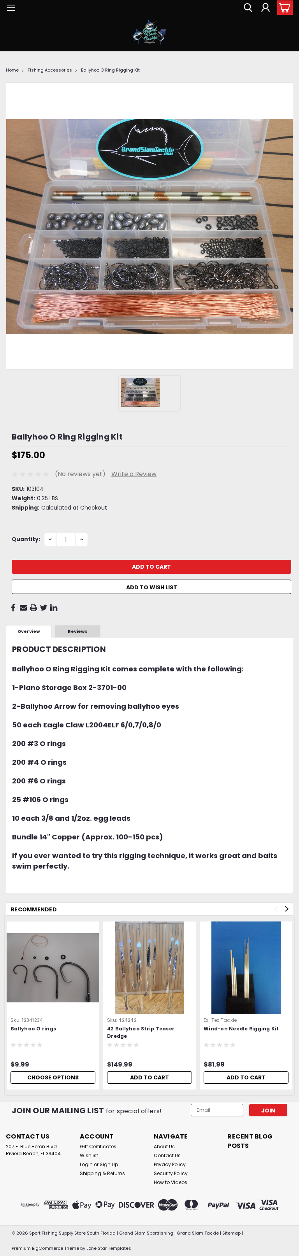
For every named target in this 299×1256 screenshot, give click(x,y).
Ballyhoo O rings (33, 1028)
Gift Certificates (98, 1146)
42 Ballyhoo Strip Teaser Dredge (140, 1032)
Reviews (78, 631)
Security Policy (171, 1173)
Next (287, 909)
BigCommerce (47, 1248)
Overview (29, 631)
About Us (164, 1146)
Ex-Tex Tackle (220, 1020)
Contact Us (167, 1155)
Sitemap (231, 1233)
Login (86, 1164)
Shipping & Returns (102, 1173)
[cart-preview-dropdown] (283, 7)
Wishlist (89, 1155)
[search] (248, 8)
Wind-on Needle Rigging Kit (241, 1028)
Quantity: (26, 539)
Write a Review (134, 473)
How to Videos (170, 1182)
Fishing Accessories (50, 70)
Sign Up (109, 1164)
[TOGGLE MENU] (10, 9)
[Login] (265, 8)
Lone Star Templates (108, 1248)
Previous (276, 909)
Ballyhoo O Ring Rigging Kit (110, 70)
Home (12, 70)
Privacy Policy (170, 1164)
